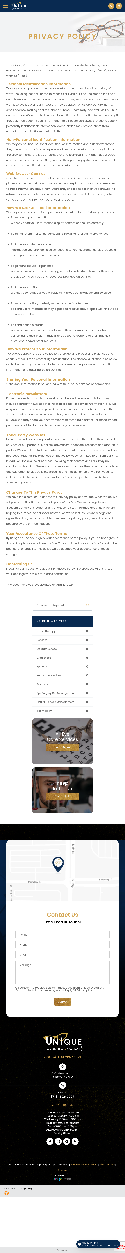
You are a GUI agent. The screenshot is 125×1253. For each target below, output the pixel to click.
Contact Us (62, 796)
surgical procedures (49, 675)
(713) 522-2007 (62, 1097)
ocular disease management (55, 702)
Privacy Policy (107, 1164)
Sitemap (62, 1170)
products (42, 684)
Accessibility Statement (84, 1164)
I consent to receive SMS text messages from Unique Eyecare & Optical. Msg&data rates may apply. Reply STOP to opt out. (59, 989)
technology (44, 711)
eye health (43, 666)
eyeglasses (44, 658)
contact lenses (47, 649)
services (42, 640)
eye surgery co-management (56, 693)
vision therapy (46, 631)
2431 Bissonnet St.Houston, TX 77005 (62, 1075)
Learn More (62, 747)
